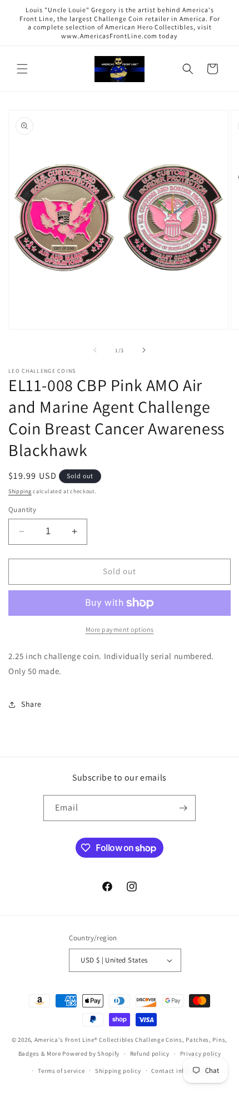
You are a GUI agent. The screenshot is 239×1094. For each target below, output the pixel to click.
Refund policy (150, 1053)
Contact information (181, 1071)
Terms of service (61, 1071)
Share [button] (31, 704)
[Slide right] (144, 350)
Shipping (20, 491)
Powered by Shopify (91, 1053)
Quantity (22, 509)
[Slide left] (95, 350)
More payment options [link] (120, 629)
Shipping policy (118, 1071)
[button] (22, 69)
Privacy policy (200, 1053)
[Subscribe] (183, 808)
